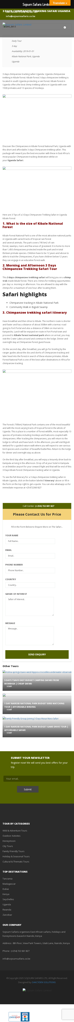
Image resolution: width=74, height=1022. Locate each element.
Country (10, 579)
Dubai (6, 888)
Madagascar (9, 883)
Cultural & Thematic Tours (16, 861)
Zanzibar (7, 914)
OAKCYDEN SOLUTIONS (44, 982)
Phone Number (14, 564)
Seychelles (8, 899)
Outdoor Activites (11, 835)
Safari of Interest (16, 594)
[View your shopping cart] (61, 28)
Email (8, 550)
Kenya (6, 894)
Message (10, 623)
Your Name (11, 535)
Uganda (7, 904)
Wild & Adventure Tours (15, 830)
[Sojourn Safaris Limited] (17, 24)
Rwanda (7, 909)
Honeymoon (9, 840)
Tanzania (7, 878)
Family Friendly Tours (13, 851)
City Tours (8, 846)
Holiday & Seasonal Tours (16, 856)
